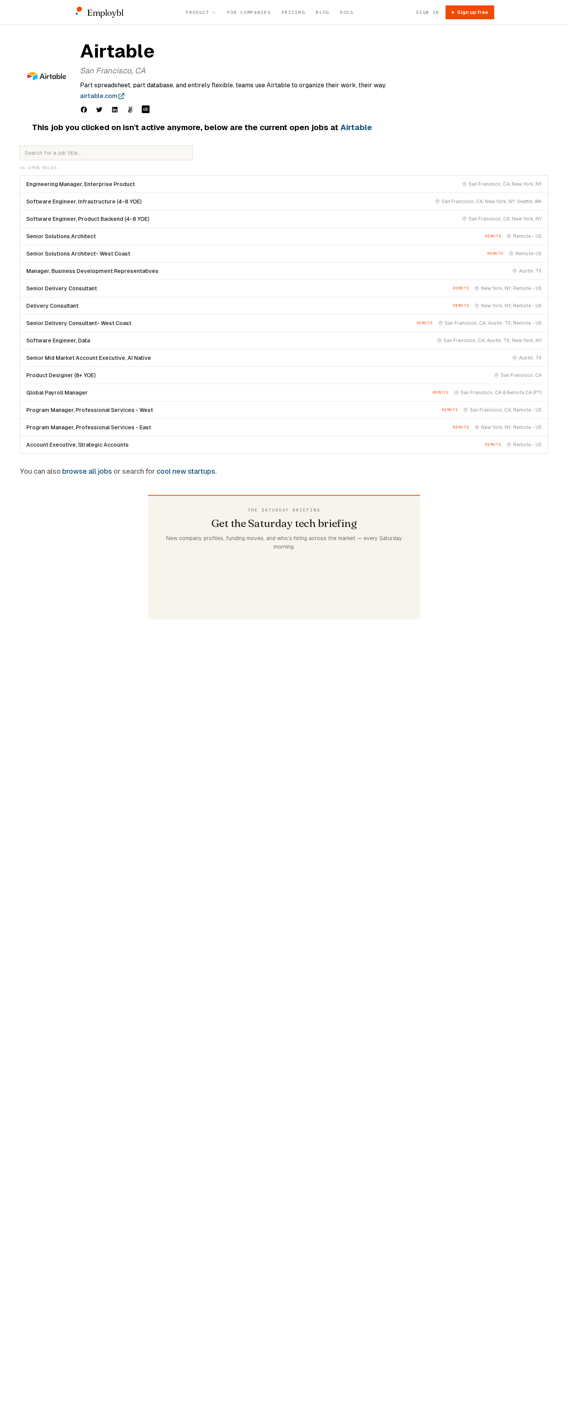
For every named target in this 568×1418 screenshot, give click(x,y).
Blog (322, 12)
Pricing (293, 12)
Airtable (356, 127)
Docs (347, 12)
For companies (249, 12)
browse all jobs (87, 471)
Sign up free (472, 12)
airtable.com (98, 96)
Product (197, 12)
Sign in (427, 12)
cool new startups (185, 471)
